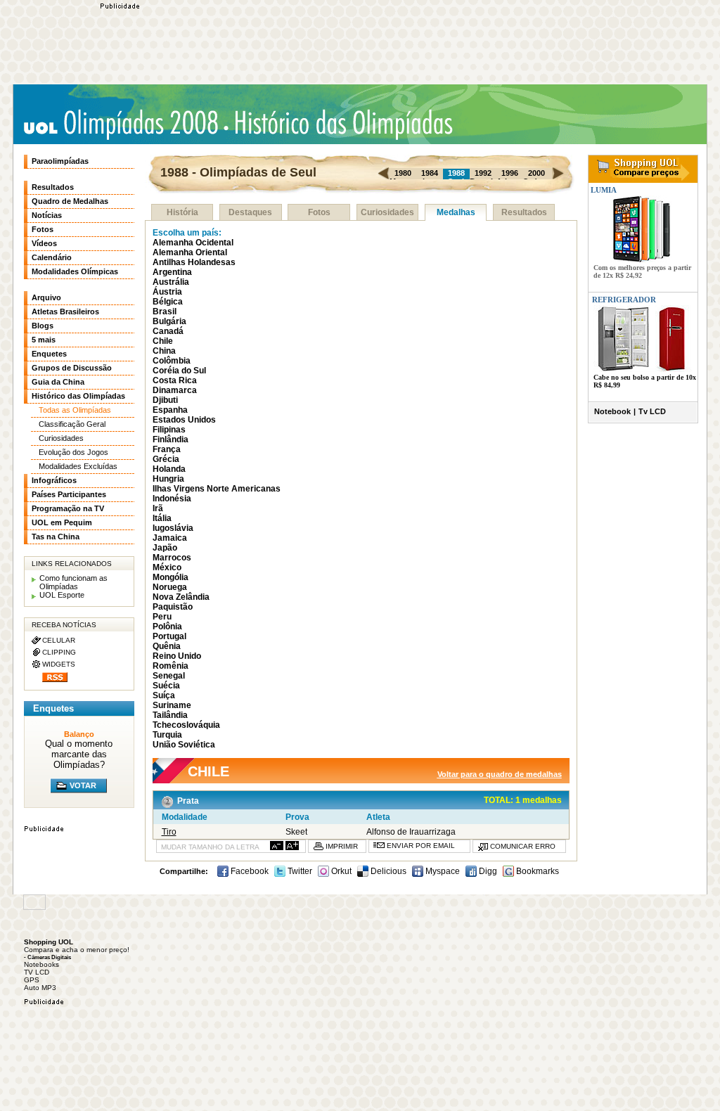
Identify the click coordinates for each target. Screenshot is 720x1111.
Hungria (168, 479)
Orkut (340, 871)
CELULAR (58, 640)
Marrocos (172, 558)
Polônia (167, 626)
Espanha (170, 410)
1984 (429, 173)
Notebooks (41, 964)
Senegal (169, 676)
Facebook (249, 871)
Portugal (169, 636)
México (167, 567)
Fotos (319, 212)
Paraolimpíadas (60, 161)
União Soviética (184, 745)
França (167, 449)
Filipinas (169, 430)
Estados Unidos (184, 420)
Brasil (164, 311)
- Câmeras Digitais (47, 957)
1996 (509, 173)
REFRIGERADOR (624, 299)
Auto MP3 (40, 987)
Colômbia (172, 361)
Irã (158, 508)
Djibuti (165, 400)
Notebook (612, 411)
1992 (483, 173)
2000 (536, 173)
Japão (165, 548)
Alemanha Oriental (190, 252)
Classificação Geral (72, 424)
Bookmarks (536, 871)
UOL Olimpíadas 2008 (120, 124)
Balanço (79, 734)
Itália (162, 518)
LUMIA (603, 190)
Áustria (167, 292)
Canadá (168, 331)
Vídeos (44, 243)
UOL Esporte (61, 595)
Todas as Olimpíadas (75, 410)
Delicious (387, 871)
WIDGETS (58, 664)
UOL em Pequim (62, 522)
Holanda (169, 469)
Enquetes (49, 353)
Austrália (171, 282)
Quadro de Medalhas (70, 201)
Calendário (52, 257)
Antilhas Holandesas (194, 262)
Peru (162, 617)
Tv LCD (652, 411)
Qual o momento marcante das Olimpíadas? (78, 754)
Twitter (298, 871)
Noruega (170, 587)
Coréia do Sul (179, 370)
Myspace (441, 871)
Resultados (524, 212)
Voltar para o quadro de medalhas (499, 774)
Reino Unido (177, 656)
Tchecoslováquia (186, 725)
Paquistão (173, 607)
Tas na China (55, 536)
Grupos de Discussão (72, 368)
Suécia (166, 686)
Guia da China (58, 382)
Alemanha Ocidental (193, 243)
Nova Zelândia (181, 597)
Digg (487, 871)
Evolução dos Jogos (73, 452)
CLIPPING (59, 652)
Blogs (42, 325)
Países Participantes (69, 494)
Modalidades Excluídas (78, 466)
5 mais (44, 339)
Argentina (172, 272)
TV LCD (36, 972)
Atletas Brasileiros (65, 311)
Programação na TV (68, 508)
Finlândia (170, 439)
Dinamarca (175, 390)
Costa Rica (175, 380)
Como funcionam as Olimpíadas (73, 582)
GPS (31, 980)
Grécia (166, 459)
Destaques (250, 212)
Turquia (167, 735)
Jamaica (170, 538)
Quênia (167, 646)
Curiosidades (387, 212)
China (164, 351)
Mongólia (170, 577)
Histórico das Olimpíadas (338, 122)
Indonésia (172, 498)
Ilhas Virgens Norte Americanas (217, 489)
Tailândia (170, 715)
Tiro (169, 832)
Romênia (170, 666)
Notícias (47, 215)
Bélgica (168, 302)
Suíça (164, 695)
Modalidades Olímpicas (75, 271)
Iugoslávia (173, 528)
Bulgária (169, 321)
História (182, 212)
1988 (456, 173)
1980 (402, 173)
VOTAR (83, 785)
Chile (163, 341)
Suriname (172, 705)
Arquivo (46, 297)
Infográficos (54, 480)
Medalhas (456, 212)
